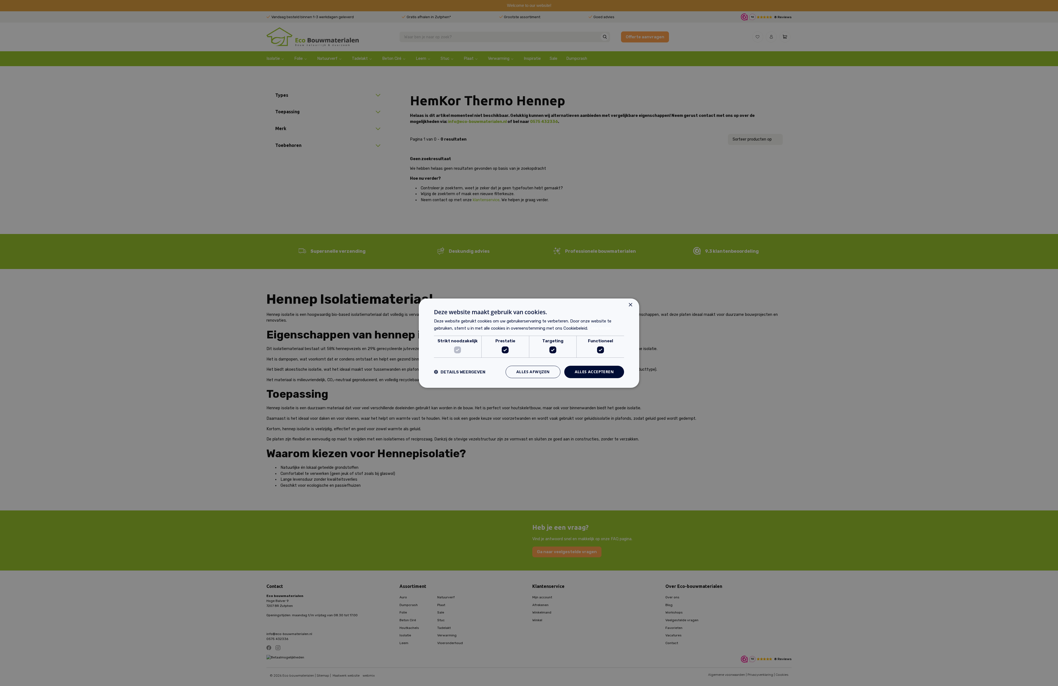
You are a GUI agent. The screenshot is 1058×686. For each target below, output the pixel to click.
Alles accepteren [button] (594, 371)
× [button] (630, 305)
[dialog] (529, 343)
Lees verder (600, 328)
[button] (459, 372)
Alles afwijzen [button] (533, 371)
